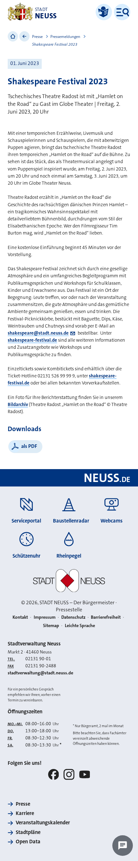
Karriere (25, 813)
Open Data (28, 841)
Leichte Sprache (80, 626)
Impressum (45, 617)
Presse (37, 36)
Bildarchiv (18, 404)
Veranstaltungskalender (43, 822)
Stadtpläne (28, 832)
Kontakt (20, 617)
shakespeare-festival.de (32, 340)
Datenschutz (73, 617)
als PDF (29, 446)
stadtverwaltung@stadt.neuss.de (40, 673)
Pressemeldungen (65, 36)
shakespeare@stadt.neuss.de (38, 333)
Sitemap (51, 626)
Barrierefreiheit (106, 617)
